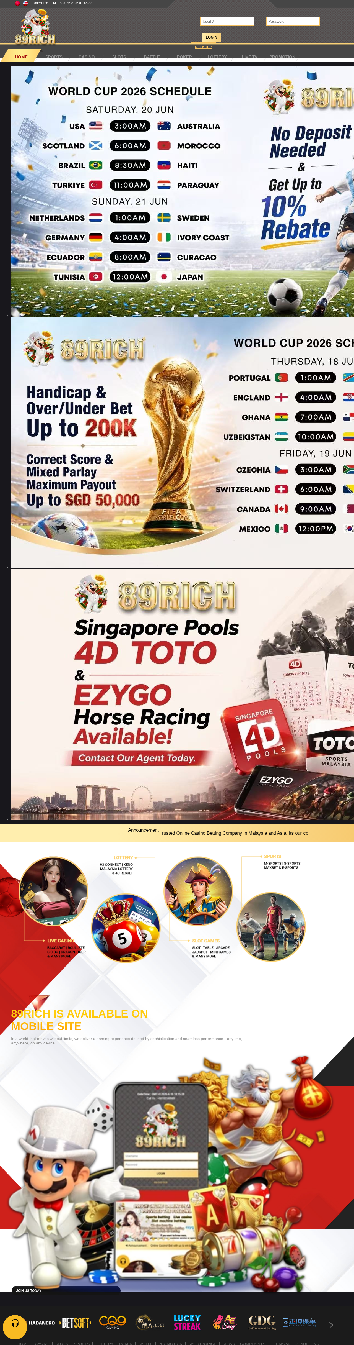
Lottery (217, 57)
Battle (152, 57)
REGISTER (203, 47)
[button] (331, 1325)
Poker (184, 57)
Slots (119, 57)
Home (21, 57)
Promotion (282, 57)
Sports (54, 57)
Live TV (249, 57)
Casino (87, 57)
